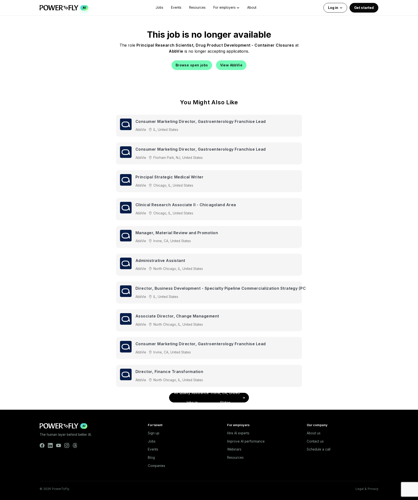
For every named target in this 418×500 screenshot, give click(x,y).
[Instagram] (66, 445)
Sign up (153, 433)
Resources (197, 7)
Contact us (315, 441)
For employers (224, 7)
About (251, 7)
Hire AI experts (238, 433)
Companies (156, 466)
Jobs (159, 7)
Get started (364, 8)
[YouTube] (58, 445)
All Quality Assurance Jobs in (207, 397)
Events (176, 7)
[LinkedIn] (50, 445)
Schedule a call (318, 449)
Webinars (234, 449)
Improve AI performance (246, 441)
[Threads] (75, 445)
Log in (333, 8)
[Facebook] (42, 445)
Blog (151, 457)
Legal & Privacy (367, 489)
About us (314, 433)
